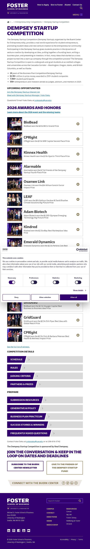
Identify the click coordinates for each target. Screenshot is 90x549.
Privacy (73, 539)
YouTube (24, 530)
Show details (78, 290)
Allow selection (45, 297)
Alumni (68, 5)
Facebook (19, 530)
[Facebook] (63, 483)
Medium (28, 530)
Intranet (69, 524)
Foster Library (71, 518)
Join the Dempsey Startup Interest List (23, 92)
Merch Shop (52, 525)
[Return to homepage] (25, 503)
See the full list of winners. (18, 347)
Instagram (14, 530)
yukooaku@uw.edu (43, 100)
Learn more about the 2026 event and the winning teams (33, 112)
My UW (69, 515)
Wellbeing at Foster (73, 521)
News (49, 521)
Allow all (73, 297)
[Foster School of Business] (8, 22)
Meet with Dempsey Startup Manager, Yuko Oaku (28, 95)
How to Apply (43, 5)
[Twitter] (68, 483)
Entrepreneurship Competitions (28, 22)
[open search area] (81, 8)
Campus (50, 509)
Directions (52, 517)
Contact (50, 513)
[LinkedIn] (72, 483)
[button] (76, 14)
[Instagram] (76, 483)
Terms (80, 539)
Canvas (69, 511)
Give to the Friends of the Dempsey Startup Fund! (65, 467)
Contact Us (77, 5)
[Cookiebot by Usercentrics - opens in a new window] (77, 250)
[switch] (34, 282)
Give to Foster (57, 5)
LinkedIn (9, 530)
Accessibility (64, 539)
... (12, 22)
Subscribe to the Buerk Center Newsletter (25, 466)
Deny (16, 297)
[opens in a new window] (18, 13)
